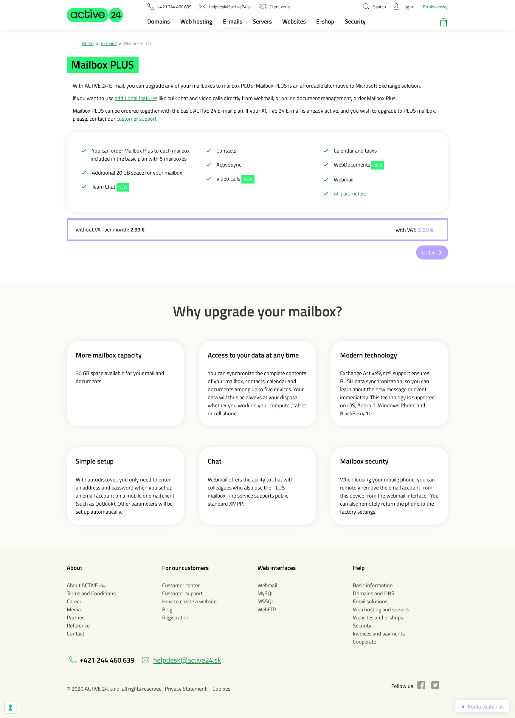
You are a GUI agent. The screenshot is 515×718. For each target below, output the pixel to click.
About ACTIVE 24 (86, 585)
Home (88, 43)
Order (428, 252)
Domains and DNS (373, 593)
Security (355, 21)
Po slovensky (435, 6)
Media (74, 609)
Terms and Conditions (91, 593)
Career (74, 601)
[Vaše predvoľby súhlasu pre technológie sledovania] (10, 707)
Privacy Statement (186, 689)
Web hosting (196, 21)
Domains (158, 21)
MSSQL (266, 601)
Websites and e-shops (378, 617)
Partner (75, 617)
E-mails (232, 21)
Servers (262, 21)
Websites (294, 21)
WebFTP (267, 609)
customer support (136, 119)
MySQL (266, 593)
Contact (75, 634)
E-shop (325, 21)
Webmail (267, 585)
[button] (95, 14)
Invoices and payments (379, 634)
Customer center (181, 585)
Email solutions (370, 601)
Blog (167, 609)
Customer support (182, 593)
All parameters (350, 193)
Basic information (373, 585)
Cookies (221, 689)
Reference (78, 625)
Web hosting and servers (381, 609)
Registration (176, 617)
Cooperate (364, 642)
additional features (136, 98)
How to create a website (189, 601)
